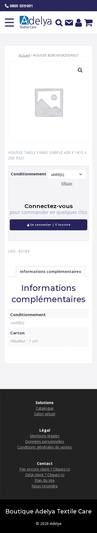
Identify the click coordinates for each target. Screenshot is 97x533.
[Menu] (9, 22)
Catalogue (45, 408)
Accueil (24, 55)
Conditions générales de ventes (44, 447)
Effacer (66, 183)
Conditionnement (28, 173)
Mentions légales (45, 435)
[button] (80, 70)
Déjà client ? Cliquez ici (44, 474)
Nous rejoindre (45, 485)
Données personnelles (44, 441)
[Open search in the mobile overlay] (59, 22)
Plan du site (44, 480)
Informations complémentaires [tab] (50, 271)
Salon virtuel (44, 413)
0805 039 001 (21, 5)
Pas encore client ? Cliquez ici (44, 469)
